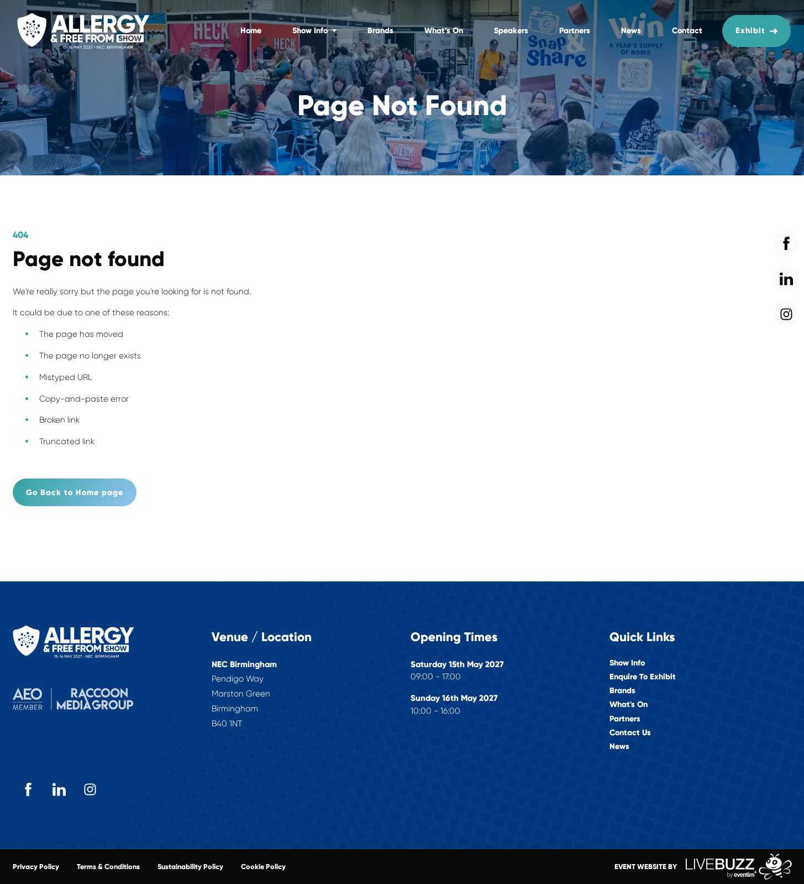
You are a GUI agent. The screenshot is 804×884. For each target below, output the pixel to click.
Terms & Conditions (108, 866)
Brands (380, 30)
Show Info (310, 30)
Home (250, 30)
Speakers (511, 30)
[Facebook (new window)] (28, 789)
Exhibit (750, 30)
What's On (628, 704)
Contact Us (630, 732)
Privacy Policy (36, 866)
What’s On (443, 30)
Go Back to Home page (74, 492)
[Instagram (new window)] (90, 789)
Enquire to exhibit (642, 677)
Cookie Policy (263, 866)
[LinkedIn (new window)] (59, 789)
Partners (574, 30)
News (631, 30)
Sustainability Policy (190, 866)
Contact (687, 30)
